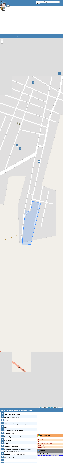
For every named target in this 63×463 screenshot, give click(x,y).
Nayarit (39, 36)
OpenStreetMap (51, 407)
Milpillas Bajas (42, 445)
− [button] (2, 42)
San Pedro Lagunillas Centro (45, 443)
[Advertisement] (28, 23)
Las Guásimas (41, 447)
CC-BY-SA (61, 407)
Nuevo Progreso (42, 438)
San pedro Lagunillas (31, 36)
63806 (23, 36)
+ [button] (2, 40)
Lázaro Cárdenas (42, 440)
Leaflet (41, 407)
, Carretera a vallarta (13, 437)
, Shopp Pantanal (11, 417)
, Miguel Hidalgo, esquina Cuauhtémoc (18, 450)
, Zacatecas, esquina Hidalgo (14, 454)
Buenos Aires (41, 441)
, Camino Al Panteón (20, 424)
